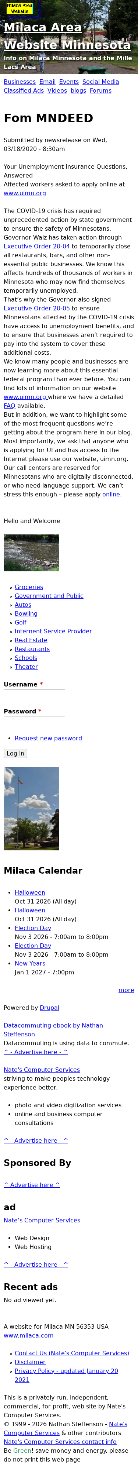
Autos (23, 604)
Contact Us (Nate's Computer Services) (72, 1353)
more (126, 990)
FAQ (9, 405)
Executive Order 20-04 (37, 246)
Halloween (30, 892)
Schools (26, 657)
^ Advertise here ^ (32, 1184)
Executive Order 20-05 (37, 308)
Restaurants (32, 649)
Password (22, 711)
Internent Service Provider (53, 631)
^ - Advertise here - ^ (36, 1052)
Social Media (100, 81)
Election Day (33, 928)
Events (69, 81)
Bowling (26, 613)
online (111, 494)
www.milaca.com (29, 1335)
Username (23, 684)
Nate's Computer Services (42, 1069)
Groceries (29, 587)
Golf (20, 622)
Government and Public (49, 595)
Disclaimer (30, 1362)
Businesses (20, 81)
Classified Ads (24, 90)
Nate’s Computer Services (42, 1220)
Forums (101, 90)
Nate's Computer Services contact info (60, 1441)
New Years (30, 963)
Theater (26, 666)
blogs (78, 90)
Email (47, 81)
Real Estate (31, 640)
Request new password (48, 738)
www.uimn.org (25, 193)
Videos (57, 90)
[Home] (22, 9)
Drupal (49, 1007)
